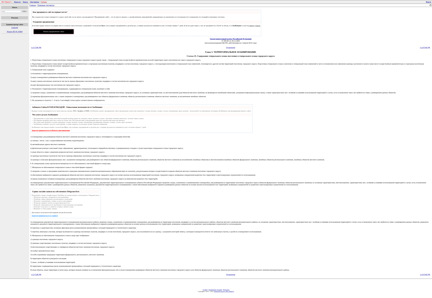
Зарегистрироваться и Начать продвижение (51, 130)
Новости (17, 2)
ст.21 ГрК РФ (36, 47)
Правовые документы (46, 5)
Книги (25, 2)
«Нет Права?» (6, 2)
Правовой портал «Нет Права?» (224, 291)
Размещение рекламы (215, 290)
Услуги (44, 2)
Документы (34, 2)
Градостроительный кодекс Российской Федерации (230, 39)
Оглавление (230, 47)
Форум (428, 2)
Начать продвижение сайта (53, 32)
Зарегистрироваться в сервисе (45, 216)
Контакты (226, 290)
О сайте (205, 290)
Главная (33, 5)
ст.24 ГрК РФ (425, 47)
